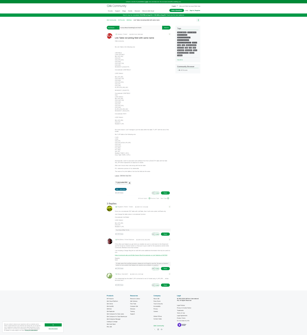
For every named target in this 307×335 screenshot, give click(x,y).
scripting (180, 55)
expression (180, 47)
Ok (53, 325)
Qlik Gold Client (111, 324)
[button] (170, 34)
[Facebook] (161, 329)
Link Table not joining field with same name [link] (146, 20)
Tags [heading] (179, 28)
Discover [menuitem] (137, 11)
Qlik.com (182, 6)
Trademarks (180, 310)
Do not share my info (183, 320)
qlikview (194, 42)
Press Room (157, 301)
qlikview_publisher (191, 45)
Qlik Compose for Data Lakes (115, 314)
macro (195, 50)
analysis (192, 53)
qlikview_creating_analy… (184, 42)
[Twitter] (155, 329)
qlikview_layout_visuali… (184, 37)
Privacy (156, 309)
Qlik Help (197, 6)
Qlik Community (111, 20)
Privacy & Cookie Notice (184, 308)
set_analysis (181, 50)
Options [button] (198, 20)
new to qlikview (192, 32)
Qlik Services (190, 6)
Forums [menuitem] (110, 11)
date (186, 47)
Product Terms (181, 318)
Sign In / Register (195, 10)
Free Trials (133, 304)
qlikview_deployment (183, 40)
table (194, 47)
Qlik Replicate (110, 311)
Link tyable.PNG (122, 182)
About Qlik (156, 298)
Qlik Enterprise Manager (113, 319)
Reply (165, 193)
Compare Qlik (134, 306)
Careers (156, 311)
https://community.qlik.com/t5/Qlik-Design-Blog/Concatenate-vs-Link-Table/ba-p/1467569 (141, 255)
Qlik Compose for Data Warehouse (117, 316)
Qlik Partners (133, 301)
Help (186, 10)
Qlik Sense (110, 304)
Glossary (132, 309)
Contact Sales (158, 319)
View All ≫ (180, 59)
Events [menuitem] (130, 11)
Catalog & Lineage (112, 321)
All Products (110, 298)
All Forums (121, 20)
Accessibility (157, 306)
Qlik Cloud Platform (112, 301)
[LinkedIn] (158, 329)
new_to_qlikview (182, 32)
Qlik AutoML (110, 306)
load (190, 47)
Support (132, 314)
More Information (53, 328)
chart (183, 45)
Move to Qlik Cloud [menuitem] (148, 11)
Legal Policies (181, 305)
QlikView (129, 20)
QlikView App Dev (125, 175)
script (179, 45)
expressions (188, 50)
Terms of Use (181, 313)
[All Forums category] (178, 70)
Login (146, 1)
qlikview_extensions (183, 53)
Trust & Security (158, 304)
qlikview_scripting (182, 35)
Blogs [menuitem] (124, 11)
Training (132, 311)
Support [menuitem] (117, 11)
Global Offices (158, 316)
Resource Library (135, 298)
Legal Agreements (182, 315)
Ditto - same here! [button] (120, 189)
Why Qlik (109, 327)
